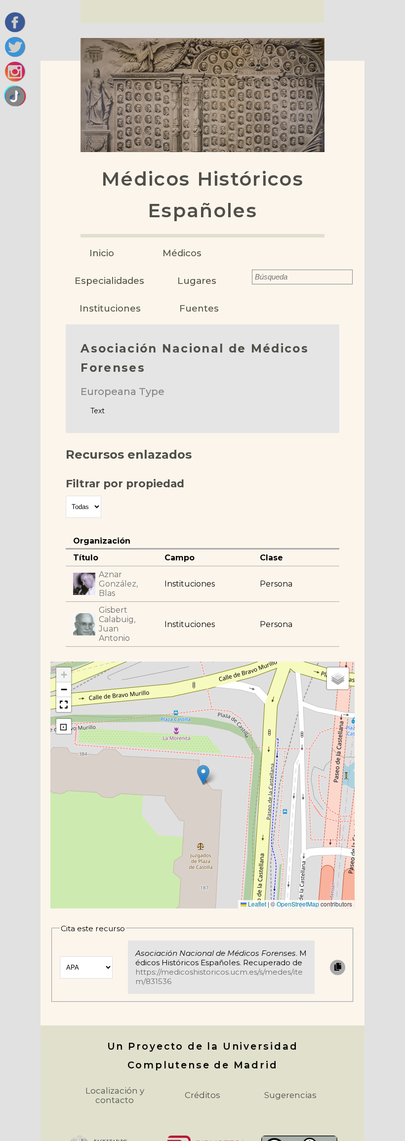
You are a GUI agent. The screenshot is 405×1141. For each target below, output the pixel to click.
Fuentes (199, 308)
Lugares (196, 280)
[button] (203, 775)
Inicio (101, 253)
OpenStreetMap (298, 904)
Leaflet (256, 904)
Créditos (202, 1095)
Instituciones (110, 308)
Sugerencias (290, 1095)
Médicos (182, 253)
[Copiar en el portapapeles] (337, 967)
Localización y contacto (114, 1095)
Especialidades (109, 280)
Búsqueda (245, 277)
